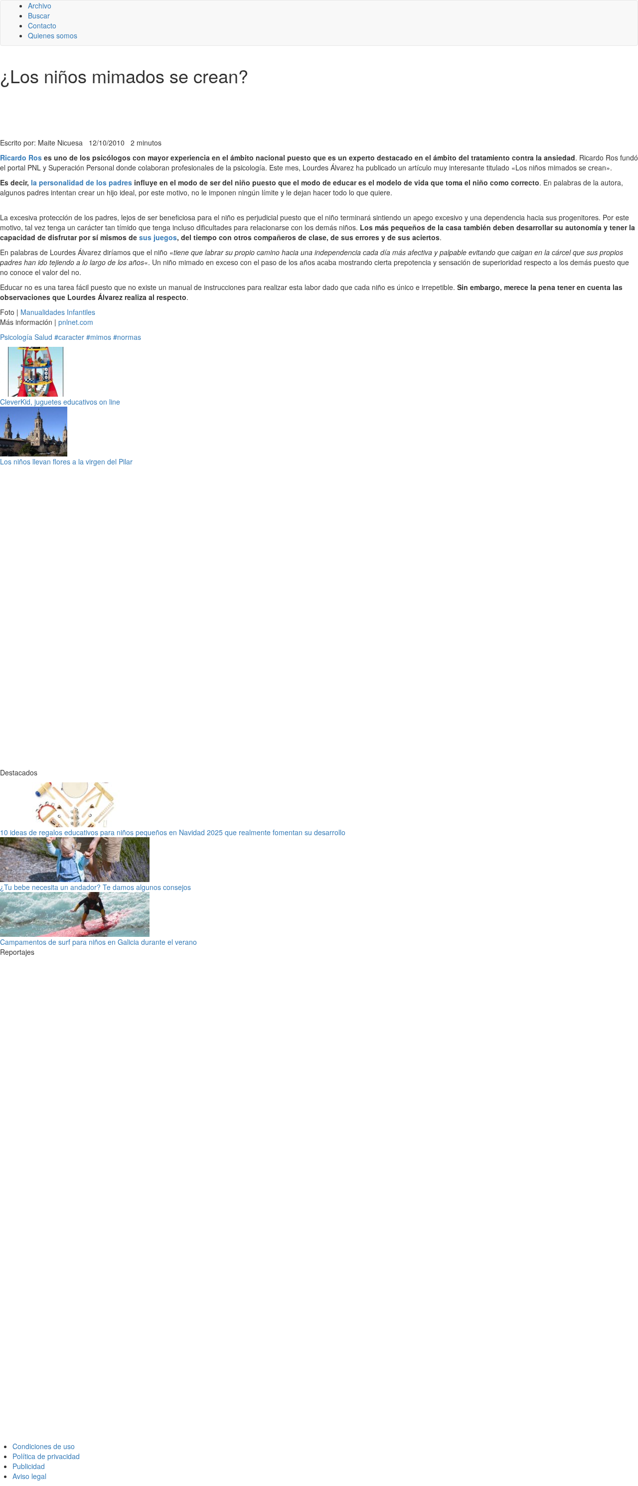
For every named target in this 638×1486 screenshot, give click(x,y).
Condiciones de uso (43, 1446)
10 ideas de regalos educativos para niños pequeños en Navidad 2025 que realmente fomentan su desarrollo (172, 832)
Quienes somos (52, 35)
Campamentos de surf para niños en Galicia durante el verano (98, 942)
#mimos (98, 337)
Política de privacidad (46, 1456)
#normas (127, 337)
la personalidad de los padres (81, 182)
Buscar (39, 15)
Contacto (42, 25)
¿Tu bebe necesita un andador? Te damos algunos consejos (95, 887)
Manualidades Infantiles (57, 312)
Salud (43, 337)
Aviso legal (29, 1476)
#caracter (69, 337)
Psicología (16, 337)
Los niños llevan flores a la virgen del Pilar (66, 461)
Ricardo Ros (22, 157)
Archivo (39, 5)
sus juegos (158, 237)
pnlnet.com (75, 322)
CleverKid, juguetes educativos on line (60, 402)
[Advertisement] (244, 113)
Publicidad (28, 1466)
